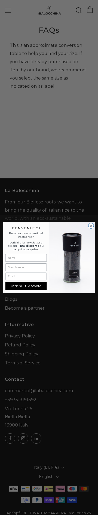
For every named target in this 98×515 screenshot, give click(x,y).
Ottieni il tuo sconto (26, 286)
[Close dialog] (91, 225)
